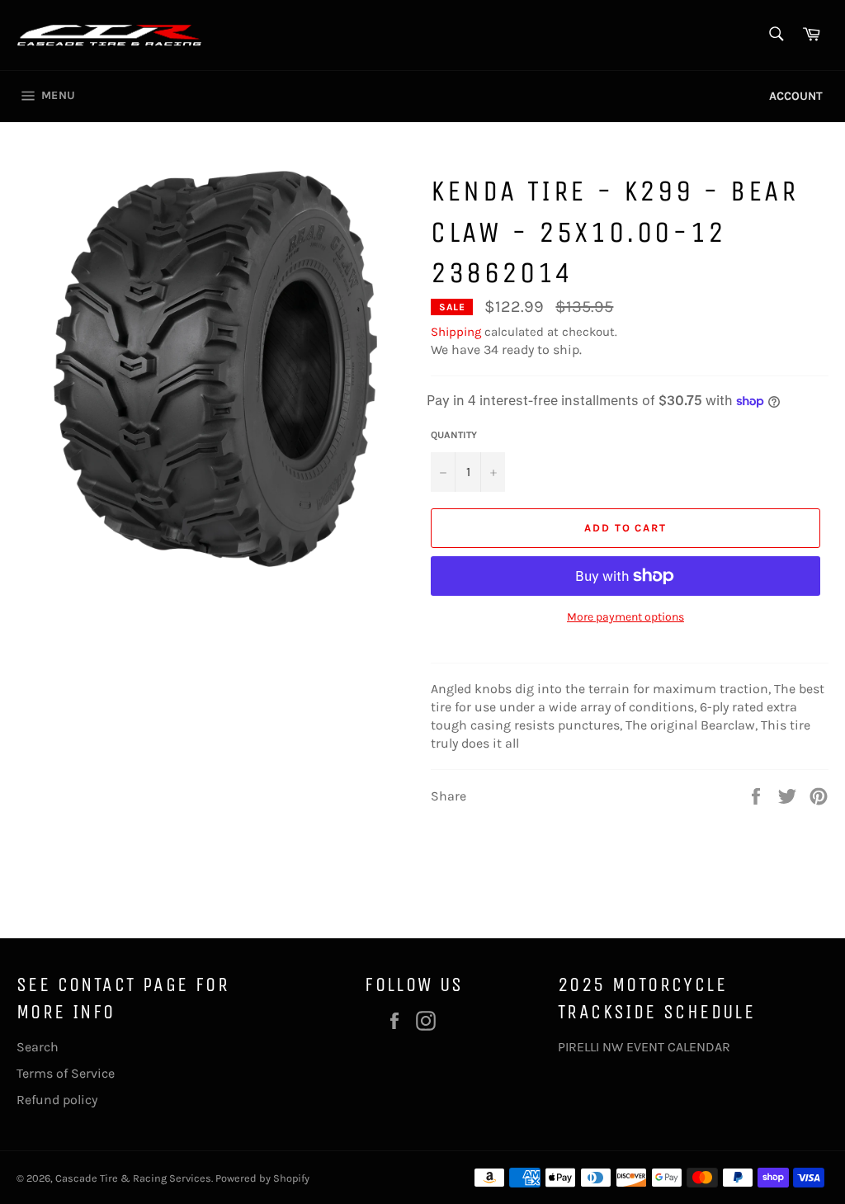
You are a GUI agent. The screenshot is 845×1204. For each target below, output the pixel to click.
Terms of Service (66, 1073)
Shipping (456, 331)
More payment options (625, 617)
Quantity (454, 435)
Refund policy (57, 1099)
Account (796, 96)
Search (38, 1047)
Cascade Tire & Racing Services (133, 1178)
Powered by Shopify (262, 1178)
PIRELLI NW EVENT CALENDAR (644, 1047)
